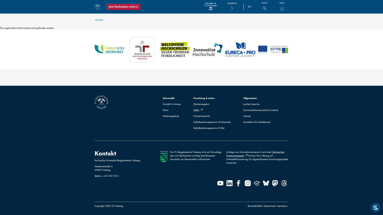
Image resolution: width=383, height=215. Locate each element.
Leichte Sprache (251, 104)
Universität (168, 98)
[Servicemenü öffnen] (376, 208)
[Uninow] (257, 183)
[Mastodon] (275, 183)
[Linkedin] (229, 183)
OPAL (196, 110)
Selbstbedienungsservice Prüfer (209, 128)
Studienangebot (201, 104)
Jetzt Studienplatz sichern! (123, 6)
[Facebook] (239, 183)
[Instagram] (248, 183)
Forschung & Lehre (204, 98)
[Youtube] (220, 183)
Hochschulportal (201, 116)
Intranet (247, 116)
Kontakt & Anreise (172, 104)
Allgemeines (250, 98)
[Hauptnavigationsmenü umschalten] (282, 9)
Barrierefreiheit (255, 206)
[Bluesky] (266, 183)
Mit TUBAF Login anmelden (264, 122)
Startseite (99, 19)
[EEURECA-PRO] (240, 49)
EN (249, 6)
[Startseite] (98, 6)
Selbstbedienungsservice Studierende (212, 122)
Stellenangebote (171, 116)
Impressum (282, 206)
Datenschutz (270, 206)
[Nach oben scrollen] (376, 195)
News (165, 110)
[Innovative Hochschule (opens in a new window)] (208, 49)
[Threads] (284, 183)
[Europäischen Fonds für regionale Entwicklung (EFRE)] (273, 49)
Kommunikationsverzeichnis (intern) (260, 110)
